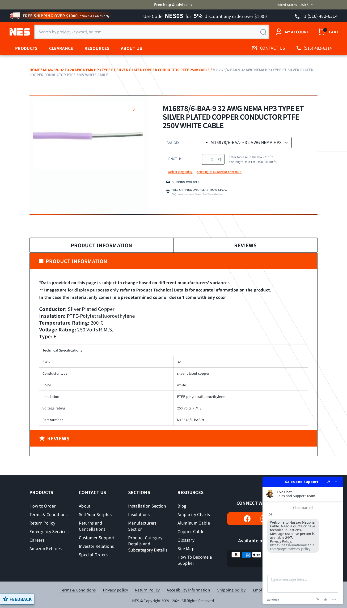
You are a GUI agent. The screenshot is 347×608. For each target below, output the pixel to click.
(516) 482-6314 (318, 48)
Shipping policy (231, 589)
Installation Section (147, 506)
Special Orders (93, 554)
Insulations (139, 514)
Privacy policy (115, 589)
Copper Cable (191, 531)
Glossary (186, 540)
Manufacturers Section (142, 526)
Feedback (20, 599)
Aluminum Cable (194, 523)
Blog (182, 506)
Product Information (101, 245)
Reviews (245, 245)
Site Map (186, 548)
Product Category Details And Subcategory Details (147, 543)
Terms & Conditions (49, 514)
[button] (135, 109)
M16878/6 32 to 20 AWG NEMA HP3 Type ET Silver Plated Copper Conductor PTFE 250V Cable (126, 69)
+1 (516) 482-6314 (319, 16)
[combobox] (152, 31)
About (84, 506)
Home (35, 69)
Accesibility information (188, 589)
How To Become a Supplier (195, 560)
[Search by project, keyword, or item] (263, 32)
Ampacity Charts (194, 514)
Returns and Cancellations (92, 526)
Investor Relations (96, 546)
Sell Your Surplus (95, 514)
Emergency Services (49, 531)
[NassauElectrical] (19, 32)
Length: (173, 158)
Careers (37, 540)
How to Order (43, 506)
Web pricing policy (180, 172)
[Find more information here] (303, 540)
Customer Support (96, 537)
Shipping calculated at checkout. (219, 172)
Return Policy (42, 523)
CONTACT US (272, 48)
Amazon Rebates (46, 548)
